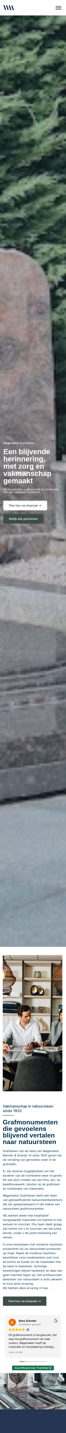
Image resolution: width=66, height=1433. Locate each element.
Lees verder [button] (16, 1352)
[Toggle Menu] (58, 7)
